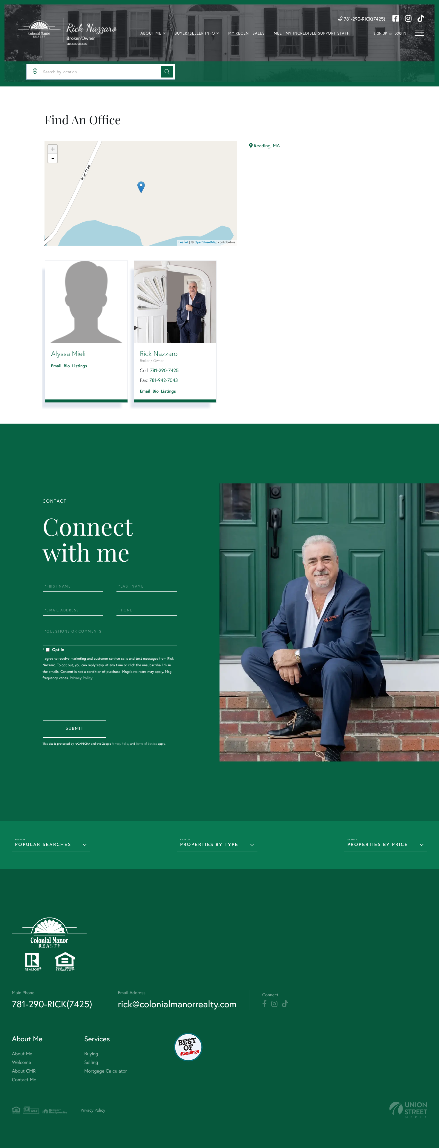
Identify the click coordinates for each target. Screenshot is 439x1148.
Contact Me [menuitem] (24, 1079)
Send (74, 729)
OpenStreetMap (205, 242)
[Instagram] (274, 1004)
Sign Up (380, 33)
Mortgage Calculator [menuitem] (105, 1071)
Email (56, 365)
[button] (167, 72)
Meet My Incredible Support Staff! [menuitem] (312, 33)
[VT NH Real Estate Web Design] (408, 1110)
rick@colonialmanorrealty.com (177, 1004)
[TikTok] (285, 1004)
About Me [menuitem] (150, 33)
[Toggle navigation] (419, 33)
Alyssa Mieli (68, 353)
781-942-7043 (163, 380)
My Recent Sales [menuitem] (246, 33)
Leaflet (183, 242)
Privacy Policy (81, 678)
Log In (400, 33)
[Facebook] (264, 1004)
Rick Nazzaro (159, 353)
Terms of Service (146, 744)
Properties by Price (377, 845)
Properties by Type (209, 845)
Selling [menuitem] (91, 1062)
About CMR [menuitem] (24, 1071)
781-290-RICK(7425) (364, 19)
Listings (79, 365)
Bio (67, 365)
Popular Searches (43, 845)
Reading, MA (266, 145)
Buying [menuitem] (91, 1054)
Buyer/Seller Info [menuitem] (195, 33)
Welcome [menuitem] (21, 1062)
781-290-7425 (164, 370)
